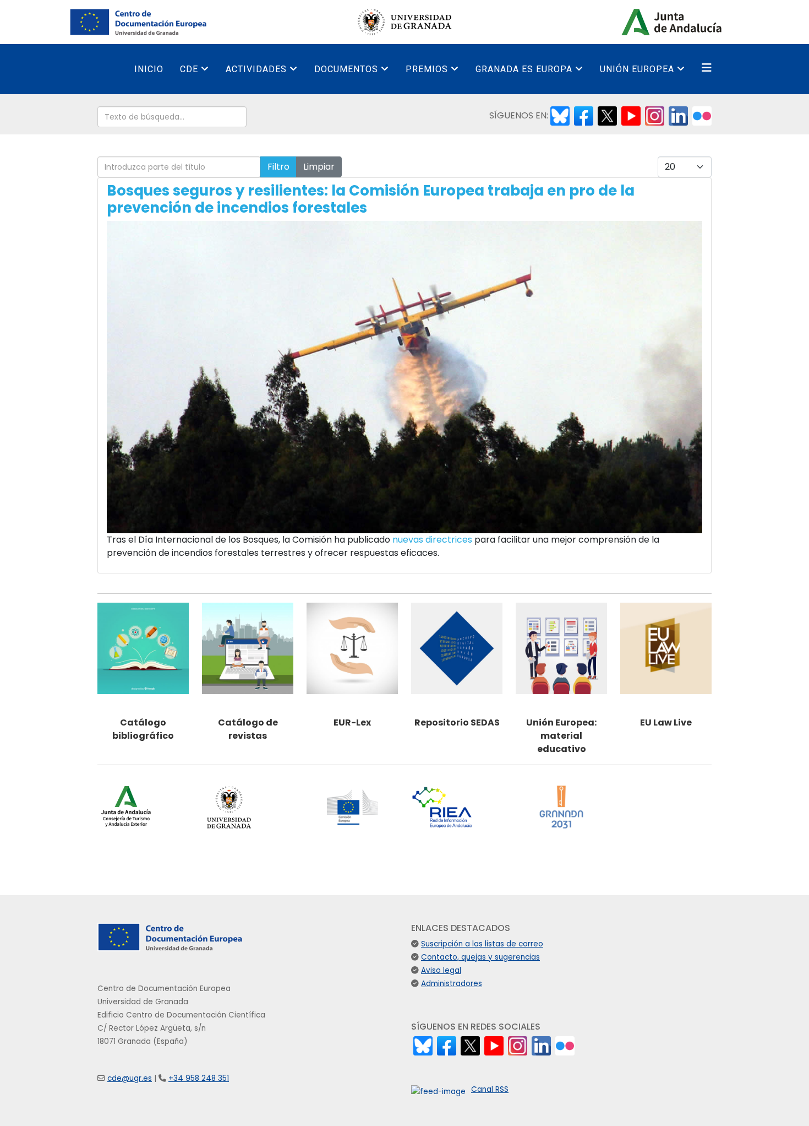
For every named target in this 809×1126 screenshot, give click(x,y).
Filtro (278, 166)
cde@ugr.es (129, 1078)
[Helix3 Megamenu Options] (707, 68)
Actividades (256, 69)
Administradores (451, 983)
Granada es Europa (523, 69)
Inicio (148, 69)
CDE (189, 69)
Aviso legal (441, 970)
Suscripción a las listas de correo (482, 944)
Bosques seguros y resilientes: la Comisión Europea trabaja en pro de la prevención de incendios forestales (371, 199)
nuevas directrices (432, 539)
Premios (427, 69)
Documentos (346, 69)
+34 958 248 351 (198, 1078)
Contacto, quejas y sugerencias (480, 957)
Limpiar (319, 166)
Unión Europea (637, 69)
